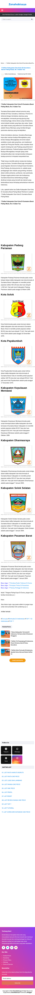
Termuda (4, 619)
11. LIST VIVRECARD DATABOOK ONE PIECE (16, 812)
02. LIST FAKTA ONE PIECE (10, 776)
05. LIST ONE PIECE (8, 788)
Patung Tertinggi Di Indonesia (19, 588)
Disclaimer (6, 958)
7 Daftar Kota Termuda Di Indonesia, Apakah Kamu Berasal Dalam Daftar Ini (22, 652)
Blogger (29, 992)
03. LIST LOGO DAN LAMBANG (12, 780)
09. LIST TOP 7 (6, 804)
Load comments (17, 660)
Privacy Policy (7, 960)
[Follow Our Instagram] (11, 947)
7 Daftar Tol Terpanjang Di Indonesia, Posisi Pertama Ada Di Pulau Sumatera (22, 643)
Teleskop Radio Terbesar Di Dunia (21, 583)
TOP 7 (11, 621)
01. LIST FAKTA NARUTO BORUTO (13, 772)
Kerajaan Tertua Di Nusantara (19, 585)
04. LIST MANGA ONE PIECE (11, 784)
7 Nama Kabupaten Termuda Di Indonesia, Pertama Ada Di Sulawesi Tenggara (22, 634)
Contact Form (7, 956)
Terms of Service (8, 964)
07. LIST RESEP (7, 796)
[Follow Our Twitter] (7, 947)
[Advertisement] (17, 41)
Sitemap (5, 962)
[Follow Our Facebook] (3, 947)
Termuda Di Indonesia (16, 619)
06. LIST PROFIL (7, 792)
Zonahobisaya (15, 992)
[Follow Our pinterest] (16, 947)
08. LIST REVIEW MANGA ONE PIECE (14, 800)
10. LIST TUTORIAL (8, 808)
